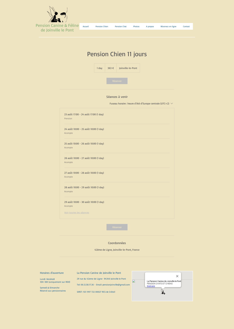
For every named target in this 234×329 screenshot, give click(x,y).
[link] (117, 81)
